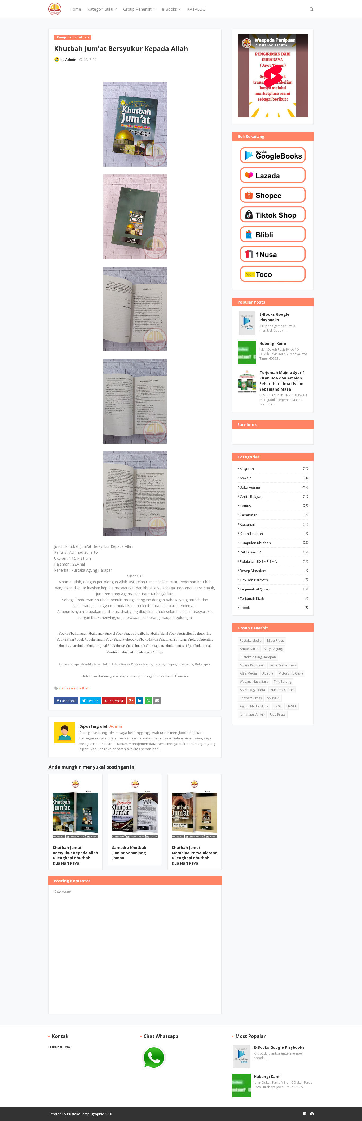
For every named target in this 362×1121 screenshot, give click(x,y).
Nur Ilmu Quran (282, 690)
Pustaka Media (251, 640)
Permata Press (251, 698)
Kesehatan (274, 515)
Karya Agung (273, 649)
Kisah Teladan (274, 533)
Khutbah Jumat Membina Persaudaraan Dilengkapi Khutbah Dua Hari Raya (194, 855)
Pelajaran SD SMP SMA (274, 561)
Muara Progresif (252, 665)
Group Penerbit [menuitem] (137, 9)
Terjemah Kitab (274, 598)
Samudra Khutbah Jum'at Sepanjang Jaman (129, 852)
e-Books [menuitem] (169, 9)
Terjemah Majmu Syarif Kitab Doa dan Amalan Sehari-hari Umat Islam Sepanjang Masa (281, 381)
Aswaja (274, 478)
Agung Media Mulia (254, 706)
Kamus (274, 505)
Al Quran (274, 468)
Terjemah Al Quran (274, 589)
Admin (71, 59)
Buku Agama (274, 487)
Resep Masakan (274, 570)
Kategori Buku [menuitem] (100, 9)
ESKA (277, 706)
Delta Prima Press (283, 665)
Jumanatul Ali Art (252, 714)
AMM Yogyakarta (252, 690)
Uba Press (277, 714)
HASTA (291, 706)
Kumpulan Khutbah (74, 688)
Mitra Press (275, 640)
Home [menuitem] (75, 9)
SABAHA (273, 698)
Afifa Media (248, 673)
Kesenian (274, 524)
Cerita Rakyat (274, 496)
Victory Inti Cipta (291, 673)
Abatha (267, 673)
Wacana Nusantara (254, 681)
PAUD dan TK (274, 552)
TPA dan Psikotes (274, 579)
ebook (274, 607)
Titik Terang (282, 681)
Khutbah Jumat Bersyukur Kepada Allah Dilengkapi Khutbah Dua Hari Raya (75, 855)
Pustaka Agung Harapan (258, 657)
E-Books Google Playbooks (274, 317)
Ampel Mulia (249, 649)
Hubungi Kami (272, 343)
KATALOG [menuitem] (196, 9)
